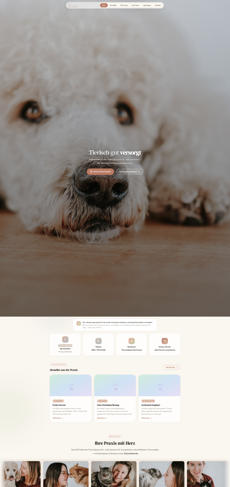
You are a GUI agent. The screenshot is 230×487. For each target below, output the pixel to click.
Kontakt (158, 5)
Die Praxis (124, 5)
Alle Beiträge (170, 367)
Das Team (135, 5)
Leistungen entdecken (128, 172)
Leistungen (147, 5)
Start (104, 5)
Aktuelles (113, 5)
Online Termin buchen (102, 171)
